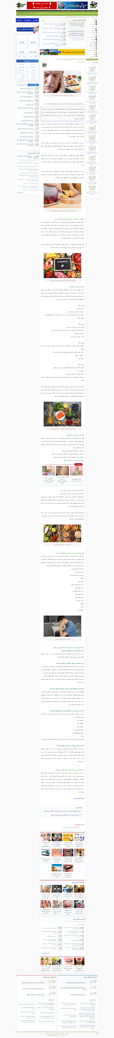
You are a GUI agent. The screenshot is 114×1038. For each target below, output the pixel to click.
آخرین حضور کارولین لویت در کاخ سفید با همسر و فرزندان (27, 166)
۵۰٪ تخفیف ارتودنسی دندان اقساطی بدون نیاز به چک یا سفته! (65, 815)
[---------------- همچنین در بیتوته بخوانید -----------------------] (48, 977)
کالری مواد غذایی (21, 70)
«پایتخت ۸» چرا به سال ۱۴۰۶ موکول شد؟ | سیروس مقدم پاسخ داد (28, 163)
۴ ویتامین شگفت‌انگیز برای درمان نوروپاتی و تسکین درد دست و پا (92, 142)
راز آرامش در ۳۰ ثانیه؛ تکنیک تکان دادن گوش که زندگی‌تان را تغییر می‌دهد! (92, 193)
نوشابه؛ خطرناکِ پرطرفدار (28, 116)
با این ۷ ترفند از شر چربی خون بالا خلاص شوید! (92, 173)
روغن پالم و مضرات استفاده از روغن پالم (25, 128)
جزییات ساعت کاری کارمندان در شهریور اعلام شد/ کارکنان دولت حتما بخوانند (68, 1021)
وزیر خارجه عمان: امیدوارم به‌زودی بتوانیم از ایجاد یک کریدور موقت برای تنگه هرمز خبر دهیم (87, 1027)
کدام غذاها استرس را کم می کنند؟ (26, 96)
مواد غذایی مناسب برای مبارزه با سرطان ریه (25, 108)
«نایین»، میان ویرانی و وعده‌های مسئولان (35, 994)
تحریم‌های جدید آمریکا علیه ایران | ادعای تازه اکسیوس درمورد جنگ (72, 988)
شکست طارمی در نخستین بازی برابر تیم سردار (29, 172)
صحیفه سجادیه (21, 78)
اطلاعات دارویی (21, 64)
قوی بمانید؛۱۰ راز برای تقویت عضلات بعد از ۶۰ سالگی (92, 73)
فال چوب (30, 56)
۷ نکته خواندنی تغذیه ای (28, 112)
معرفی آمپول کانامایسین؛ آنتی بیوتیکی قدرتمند (49, 944)
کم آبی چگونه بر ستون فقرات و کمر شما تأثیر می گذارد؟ (49, 940)
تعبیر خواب (19, 56)
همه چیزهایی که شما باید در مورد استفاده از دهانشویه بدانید (72, 932)
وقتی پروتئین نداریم (29, 104)
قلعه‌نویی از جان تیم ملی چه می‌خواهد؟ (46, 1021)
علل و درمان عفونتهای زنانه (51, 936)
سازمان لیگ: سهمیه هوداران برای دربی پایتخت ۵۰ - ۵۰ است (27, 1017)
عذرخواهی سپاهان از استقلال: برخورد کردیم (27, 1012)
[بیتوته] (21, 8)
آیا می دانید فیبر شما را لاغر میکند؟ (26, 88)
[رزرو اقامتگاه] (62, 52)
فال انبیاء (22, 42)
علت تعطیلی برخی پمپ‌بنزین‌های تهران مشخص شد (87, 1004)
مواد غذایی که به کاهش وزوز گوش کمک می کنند (69, 59)
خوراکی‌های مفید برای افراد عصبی (26, 136)
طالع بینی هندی (36, 56)
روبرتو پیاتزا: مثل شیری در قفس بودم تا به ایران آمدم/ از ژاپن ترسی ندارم (27, 1021)
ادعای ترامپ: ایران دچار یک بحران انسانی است (68, 1009)
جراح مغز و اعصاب (74, 940)
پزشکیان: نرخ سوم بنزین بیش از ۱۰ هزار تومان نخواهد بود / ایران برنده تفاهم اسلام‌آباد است (27, 180)
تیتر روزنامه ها (33, 78)
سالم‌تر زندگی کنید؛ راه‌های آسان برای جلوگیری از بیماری (92, 112)
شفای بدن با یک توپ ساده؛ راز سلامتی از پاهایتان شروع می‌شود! (92, 122)
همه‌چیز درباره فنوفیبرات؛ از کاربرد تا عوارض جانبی (92, 92)
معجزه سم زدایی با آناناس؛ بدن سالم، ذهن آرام (51, 28)
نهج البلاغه (22, 75)
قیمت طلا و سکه (32, 67)
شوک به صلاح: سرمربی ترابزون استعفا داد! (30, 189)
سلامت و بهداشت (94, 16)
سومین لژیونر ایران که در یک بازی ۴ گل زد (30, 183)
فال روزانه (22, 52)
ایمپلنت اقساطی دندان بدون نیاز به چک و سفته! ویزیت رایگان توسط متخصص (62, 811)
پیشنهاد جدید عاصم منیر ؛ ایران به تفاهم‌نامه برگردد (69, 1015)
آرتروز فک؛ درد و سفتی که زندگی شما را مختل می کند (71, 928)
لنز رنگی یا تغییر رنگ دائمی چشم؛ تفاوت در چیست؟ (48, 948)
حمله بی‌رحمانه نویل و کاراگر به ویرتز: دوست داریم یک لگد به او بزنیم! (46, 1017)
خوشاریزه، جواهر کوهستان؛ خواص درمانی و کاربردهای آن (92, 83)
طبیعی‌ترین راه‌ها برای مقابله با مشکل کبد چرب (51, 40)
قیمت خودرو (33, 64)
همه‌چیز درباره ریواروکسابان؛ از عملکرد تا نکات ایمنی (92, 132)
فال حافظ (33, 42)
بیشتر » (42, 20)
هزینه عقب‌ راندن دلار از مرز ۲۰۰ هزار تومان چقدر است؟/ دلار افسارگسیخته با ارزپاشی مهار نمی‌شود (28, 186)
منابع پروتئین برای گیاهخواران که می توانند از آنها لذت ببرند (24, 124)
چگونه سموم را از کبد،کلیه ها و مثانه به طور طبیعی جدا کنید (24, 144)
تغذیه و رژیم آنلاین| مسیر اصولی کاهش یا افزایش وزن (51, 24)
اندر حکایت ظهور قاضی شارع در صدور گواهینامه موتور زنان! (87, 1021)
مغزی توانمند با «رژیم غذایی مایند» (53, 35)
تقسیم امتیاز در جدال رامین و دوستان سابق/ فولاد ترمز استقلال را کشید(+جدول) (28, 176)
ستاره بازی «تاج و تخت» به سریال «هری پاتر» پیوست (33, 982)
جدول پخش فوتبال (20, 72)
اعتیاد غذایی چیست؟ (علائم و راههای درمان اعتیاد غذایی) (25, 140)
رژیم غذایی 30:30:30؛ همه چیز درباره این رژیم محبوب (51, 44)
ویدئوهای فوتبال (21, 67)
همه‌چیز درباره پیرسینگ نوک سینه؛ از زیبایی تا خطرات (92, 153)
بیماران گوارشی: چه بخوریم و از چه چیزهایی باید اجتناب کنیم (24, 92)
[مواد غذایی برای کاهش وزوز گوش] (62, 81)
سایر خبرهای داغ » (20, 192)
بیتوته (65, 115)
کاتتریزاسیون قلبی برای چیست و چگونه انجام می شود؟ (70, 944)
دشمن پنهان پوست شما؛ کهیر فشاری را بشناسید (92, 102)
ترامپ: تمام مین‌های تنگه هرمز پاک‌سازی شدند (75, 982)
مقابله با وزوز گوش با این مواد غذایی (69, 827)
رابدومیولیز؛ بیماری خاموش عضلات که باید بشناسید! (92, 183)
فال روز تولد (24, 56)
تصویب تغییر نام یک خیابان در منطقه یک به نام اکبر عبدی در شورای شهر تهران (68, 1026)
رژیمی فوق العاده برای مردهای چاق (26, 100)
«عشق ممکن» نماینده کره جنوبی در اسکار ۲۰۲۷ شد (33, 988)
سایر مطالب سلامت (45, 953)
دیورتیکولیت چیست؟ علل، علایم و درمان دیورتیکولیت (71, 948)
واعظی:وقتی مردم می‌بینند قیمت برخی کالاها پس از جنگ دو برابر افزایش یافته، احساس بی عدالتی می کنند (87, 1009)
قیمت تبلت (34, 75)
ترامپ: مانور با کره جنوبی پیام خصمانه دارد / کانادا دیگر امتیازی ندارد (68, 1004)
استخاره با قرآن (33, 52)
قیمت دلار (34, 70)
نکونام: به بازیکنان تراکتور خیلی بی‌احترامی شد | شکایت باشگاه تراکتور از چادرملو (28, 170)
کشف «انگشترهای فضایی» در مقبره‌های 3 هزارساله (46, 1008)
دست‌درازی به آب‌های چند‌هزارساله (78, 994)
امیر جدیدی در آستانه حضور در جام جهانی (27, 1004)
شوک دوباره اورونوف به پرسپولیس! (47, 1012)
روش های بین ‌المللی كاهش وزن (27, 120)
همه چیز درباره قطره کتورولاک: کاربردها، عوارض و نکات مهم (92, 163)
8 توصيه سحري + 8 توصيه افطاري (26, 132)
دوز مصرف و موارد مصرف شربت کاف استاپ (71, 936)
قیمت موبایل (33, 72)
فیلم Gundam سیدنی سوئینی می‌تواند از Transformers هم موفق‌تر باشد (46, 1004)
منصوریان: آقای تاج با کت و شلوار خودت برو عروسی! (24, 156)
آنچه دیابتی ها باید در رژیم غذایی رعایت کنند (51, 32)
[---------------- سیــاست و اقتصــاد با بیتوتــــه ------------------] (89, 977)
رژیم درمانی (87, 16)
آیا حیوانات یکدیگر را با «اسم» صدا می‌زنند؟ (28, 1008)
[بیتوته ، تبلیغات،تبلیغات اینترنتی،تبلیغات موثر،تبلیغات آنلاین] (42, 5)
